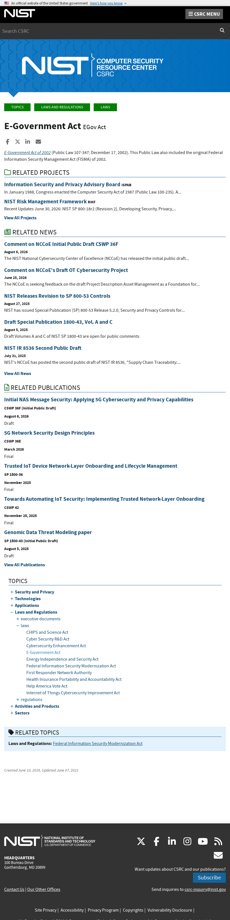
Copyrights (133, 910)
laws (105, 107)
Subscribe (209, 877)
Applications (27, 605)
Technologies (28, 599)
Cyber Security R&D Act (47, 639)
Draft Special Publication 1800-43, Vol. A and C (58, 321)
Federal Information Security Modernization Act (71, 666)
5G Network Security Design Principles (49, 432)
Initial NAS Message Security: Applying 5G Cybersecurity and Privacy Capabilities (98, 399)
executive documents (41, 619)
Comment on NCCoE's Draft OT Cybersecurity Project (66, 270)
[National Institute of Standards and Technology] (49, 841)
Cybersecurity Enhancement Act (56, 646)
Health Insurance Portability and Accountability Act (73, 679)
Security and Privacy (34, 592)
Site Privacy (45, 910)
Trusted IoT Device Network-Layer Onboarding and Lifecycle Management (90, 465)
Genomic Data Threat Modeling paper (48, 532)
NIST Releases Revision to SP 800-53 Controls (57, 295)
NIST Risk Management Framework (45, 201)
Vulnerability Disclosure (170, 910)
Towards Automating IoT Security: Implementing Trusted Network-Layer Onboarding (104, 498)
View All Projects (20, 218)
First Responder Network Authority (59, 673)
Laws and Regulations (62, 107)
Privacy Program (103, 910)
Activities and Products (37, 706)
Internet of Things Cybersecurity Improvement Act (73, 693)
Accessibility (72, 910)
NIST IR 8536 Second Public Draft (42, 347)
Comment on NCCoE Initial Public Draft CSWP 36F (61, 244)
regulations (31, 699)
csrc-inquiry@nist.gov (205, 889)
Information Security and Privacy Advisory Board (62, 184)
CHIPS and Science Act (47, 632)
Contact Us (14, 889)
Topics (17, 107)
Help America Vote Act (46, 686)
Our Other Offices (43, 889)
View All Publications (24, 565)
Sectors (22, 713)
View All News (17, 373)
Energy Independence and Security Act (62, 659)
